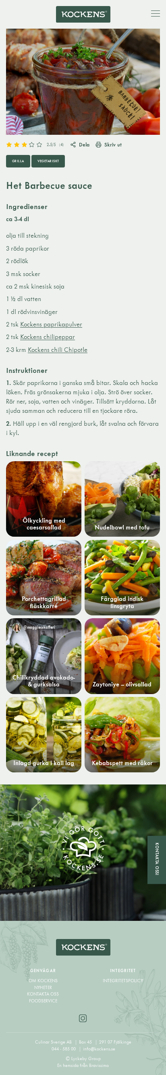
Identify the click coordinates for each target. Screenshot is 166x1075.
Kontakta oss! (157, 859)
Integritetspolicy (123, 980)
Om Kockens (43, 980)
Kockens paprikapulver (51, 324)
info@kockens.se (99, 1049)
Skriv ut (113, 145)
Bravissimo (99, 1065)
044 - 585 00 (64, 1049)
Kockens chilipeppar (47, 337)
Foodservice (43, 1001)
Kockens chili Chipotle (57, 349)
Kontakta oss (43, 994)
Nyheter (43, 987)
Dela (84, 145)
